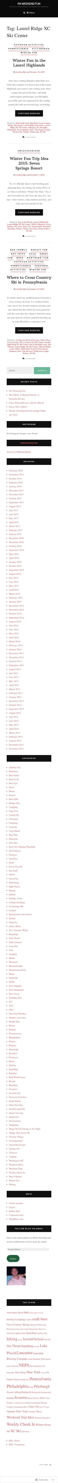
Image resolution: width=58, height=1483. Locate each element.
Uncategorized (29, 151)
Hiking (12, 890)
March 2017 (14, 526)
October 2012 (15, 704)
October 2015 (15, 565)
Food (11, 862)
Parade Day (14, 1021)
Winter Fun (29, 53)
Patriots (12, 1029)
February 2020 (16, 470)
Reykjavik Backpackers (41, 1392)
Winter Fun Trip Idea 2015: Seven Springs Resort (29, 163)
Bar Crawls (18, 250)
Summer (27, 1402)
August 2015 (15, 573)
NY (10, 1001)
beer (26, 1312)
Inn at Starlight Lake (38, 344)
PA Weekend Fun (29, 3)
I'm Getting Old (16, 906)
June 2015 (14, 581)
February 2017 (16, 530)
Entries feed (14, 1210)
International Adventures (20, 914)
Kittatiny (36, 1346)
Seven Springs (23, 129)
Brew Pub (13, 799)
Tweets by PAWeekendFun (19, 451)
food (41, 1329)
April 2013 (14, 685)
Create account (16, 1203)
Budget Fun (39, 250)
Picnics (12, 1041)
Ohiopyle (32, 127)
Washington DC (16, 1160)
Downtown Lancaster (15, 1329)
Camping (13, 806)
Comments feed (16, 1214)
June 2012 (14, 720)
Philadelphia (14, 1037)
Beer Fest (13, 783)
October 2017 (15, 498)
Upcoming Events (17, 1144)
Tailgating (13, 1124)
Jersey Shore (15, 926)
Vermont (13, 1152)
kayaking (27, 1346)
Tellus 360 (33, 1406)
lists (43, 1358)
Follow (13, 1258)
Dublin (26, 1329)
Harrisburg (14, 882)
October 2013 (15, 661)
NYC (11, 1005)
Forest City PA (15, 866)
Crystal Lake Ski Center (33, 342)
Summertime (15, 1120)
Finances (13, 854)
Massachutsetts (16, 965)
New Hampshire (16, 989)
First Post (13, 858)
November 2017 (16, 494)
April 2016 (14, 557)
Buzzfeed (34, 123)
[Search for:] (20, 370)
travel (41, 1406)
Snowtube (11, 228)
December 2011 (16, 744)
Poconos (10, 1392)
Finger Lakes (33, 1329)
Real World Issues (17, 1077)
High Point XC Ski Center (17, 344)
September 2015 (16, 569)
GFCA (32, 254)
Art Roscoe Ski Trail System (27, 340)
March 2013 (14, 689)
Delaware (13, 838)
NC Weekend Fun (17, 390)
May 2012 (13, 724)
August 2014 (15, 621)
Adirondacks (12, 1312)
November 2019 (16, 474)
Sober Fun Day (16, 1104)
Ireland (12, 918)
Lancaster (13, 946)
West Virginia (15, 1176)
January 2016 (15, 561)
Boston (12, 795)
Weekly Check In (17, 1172)
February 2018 (16, 482)
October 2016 (15, 546)
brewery (10, 1319)
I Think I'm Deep (17, 902)
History (12, 894)
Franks (47, 342)
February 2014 (16, 645)
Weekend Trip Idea (20, 1417)
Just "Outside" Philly (18, 930)
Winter (26, 131)
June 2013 (14, 677)
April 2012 (14, 728)
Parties (12, 1025)
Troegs (46, 1407)
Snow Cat (27, 226)
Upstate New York (17, 1411)
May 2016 (13, 553)
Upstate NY (14, 1148)
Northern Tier (38, 258)
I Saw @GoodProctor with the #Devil (26, 402)
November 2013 (16, 657)
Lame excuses (15, 942)
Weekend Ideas (16, 1164)
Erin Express (15, 850)
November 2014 (16, 609)
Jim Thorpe (14, 1346)
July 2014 (13, 625)
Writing (12, 1184)
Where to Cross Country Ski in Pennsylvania (29, 280)
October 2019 (15, 478)
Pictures (12, 1045)
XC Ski (43, 131)
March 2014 (14, 641)
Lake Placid (27, 222)
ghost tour (21, 1332)
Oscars (43, 1372)
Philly (31, 1387)
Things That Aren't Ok (19, 1132)
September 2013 (16, 665)
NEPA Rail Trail (28, 348)
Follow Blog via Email (29, 1229)
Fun (19, 222)
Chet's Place (45, 340)
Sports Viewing (16, 1112)
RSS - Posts (14, 1440)
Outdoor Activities (29, 45)
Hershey (40, 1333)
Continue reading (29, 113)
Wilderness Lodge (40, 351)
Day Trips (18, 254)
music (9, 1366)
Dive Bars (13, 842)
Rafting (12, 1065)
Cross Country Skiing (18, 1324)
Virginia (13, 1156)
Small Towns (15, 1100)
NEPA (33, 224)
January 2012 (15, 740)
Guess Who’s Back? (18, 406)
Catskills (28, 1319)
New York (33, 1372)
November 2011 (16, 748)
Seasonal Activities (17, 1096)
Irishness (13, 922)
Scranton (13, 1089)
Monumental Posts (17, 969)
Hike (45, 1333)
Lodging (13, 953)
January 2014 (15, 649)
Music (12, 973)
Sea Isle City (15, 1093)
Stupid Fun (14, 1116)
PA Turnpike (42, 127)
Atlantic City (15, 767)
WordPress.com (16, 1218)
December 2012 (16, 700)
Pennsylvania (18, 49)
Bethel (32, 1313)
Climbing (13, 822)
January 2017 (15, 534)
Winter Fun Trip (30, 228)
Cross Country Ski (14, 342)
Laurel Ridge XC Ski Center (18, 224)
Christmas (13, 818)
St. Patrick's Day (18, 1403)
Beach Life (14, 779)
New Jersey (14, 993)
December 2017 (16, 490)
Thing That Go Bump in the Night (24, 1128)
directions (18, 125)
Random (13, 1073)
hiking (12, 1338)
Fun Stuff (13, 870)
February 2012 (16, 736)
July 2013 (13, 673)
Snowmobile (37, 226)
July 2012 (13, 716)
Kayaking (13, 934)
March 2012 (14, 732)
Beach (20, 1312)
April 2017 (14, 522)
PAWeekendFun (29, 443)
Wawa (39, 1411)
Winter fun (34, 131)
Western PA (17, 131)
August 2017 (15, 506)
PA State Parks (42, 348)
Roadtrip (10, 1397)
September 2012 (16, 708)
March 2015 (14, 593)
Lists (11, 950)
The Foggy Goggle (42, 129)
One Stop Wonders (17, 1013)
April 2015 (14, 589)
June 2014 (14, 629)
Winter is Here (44, 228)
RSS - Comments (17, 1444)
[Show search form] (24, 12)
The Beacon (27, 351)
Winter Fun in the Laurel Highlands (29, 63)
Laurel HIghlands (40, 222)
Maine (12, 957)
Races (11, 1061)
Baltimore (13, 771)
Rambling (13, 1069)
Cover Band (14, 830)
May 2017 (13, 518)
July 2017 (13, 510)
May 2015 (13, 585)
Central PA (14, 814)
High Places (14, 886)
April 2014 (14, 637)
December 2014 (16, 605)
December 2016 (16, 538)
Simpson (12, 351)
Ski (15, 226)
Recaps (12, 1081)
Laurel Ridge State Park (33, 125)
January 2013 (15, 696)
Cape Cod (13, 810)
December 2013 (16, 653)
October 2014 (15, 613)
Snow (32, 129)
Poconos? (13, 1053)
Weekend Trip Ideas (42, 1417)
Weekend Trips (16, 1168)
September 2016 (16, 549)
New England (15, 985)
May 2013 (13, 681)
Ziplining (25, 1431)
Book (11, 787)
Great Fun (13, 878)
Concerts (13, 826)
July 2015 (13, 577)
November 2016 (16, 542)
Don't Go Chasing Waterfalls (22, 846)
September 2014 (16, 617)
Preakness (13, 1057)
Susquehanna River (21, 1407)
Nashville (13, 977)
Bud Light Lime (22, 123)
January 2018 (15, 486)
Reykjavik (26, 1392)
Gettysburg (11, 1333)
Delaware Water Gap (38, 1324)
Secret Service (33, 1398)
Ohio (11, 1009)
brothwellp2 (21, 71)
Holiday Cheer (15, 898)
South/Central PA (17, 1108)
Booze (12, 791)
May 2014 (13, 633)
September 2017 (16, 502)
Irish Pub (47, 1339)
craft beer (40, 1318)
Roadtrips (13, 1085)
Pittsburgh (41, 49)
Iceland (12, 910)
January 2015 (15, 601)
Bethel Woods (38, 1313)
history (20, 1340)
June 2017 (14, 514)
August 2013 (15, 669)
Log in (12, 1207)
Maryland (13, 961)
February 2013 (16, 692)
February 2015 (16, 597)
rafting (17, 1392)
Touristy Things (16, 1136)
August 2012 (15, 712)
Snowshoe (47, 226)
